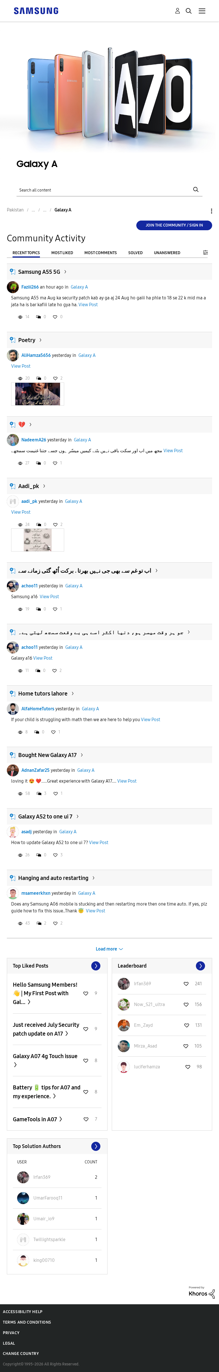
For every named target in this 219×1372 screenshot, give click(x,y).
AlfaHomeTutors (37, 708)
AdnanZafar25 (35, 770)
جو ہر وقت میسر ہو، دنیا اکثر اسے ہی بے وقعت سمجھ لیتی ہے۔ (101, 632)
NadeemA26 (33, 440)
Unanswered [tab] (167, 252)
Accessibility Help (22, 1311)
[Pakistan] (36, 10)
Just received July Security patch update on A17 (46, 1029)
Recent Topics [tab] (26, 252)
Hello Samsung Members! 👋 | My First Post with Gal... (45, 993)
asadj (26, 831)
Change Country (21, 1353)
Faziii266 (30, 287)
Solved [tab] (135, 252)
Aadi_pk (28, 486)
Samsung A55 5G (39, 271)
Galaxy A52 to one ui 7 (45, 816)
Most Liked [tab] (62, 252)
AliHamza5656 (36, 355)
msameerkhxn (35, 893)
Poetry (26, 340)
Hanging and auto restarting (53, 878)
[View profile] (13, 287)
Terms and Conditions (27, 1322)
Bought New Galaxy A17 (47, 755)
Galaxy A (79, 287)
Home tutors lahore (43, 693)
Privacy (11, 1332)
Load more (106, 949)
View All (57, 966)
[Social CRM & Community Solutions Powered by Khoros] (202, 1292)
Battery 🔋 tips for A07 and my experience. (46, 1092)
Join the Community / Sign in (174, 225)
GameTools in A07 (35, 1119)
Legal (9, 1343)
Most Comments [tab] (100, 252)
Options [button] (202, 211)
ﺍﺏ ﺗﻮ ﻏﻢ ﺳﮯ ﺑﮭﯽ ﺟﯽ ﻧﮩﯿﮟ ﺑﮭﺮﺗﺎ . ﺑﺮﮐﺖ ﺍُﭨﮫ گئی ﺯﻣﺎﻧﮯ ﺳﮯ (84, 570)
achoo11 (29, 586)
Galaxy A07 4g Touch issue (45, 1056)
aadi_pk (29, 501)
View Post (88, 304)
